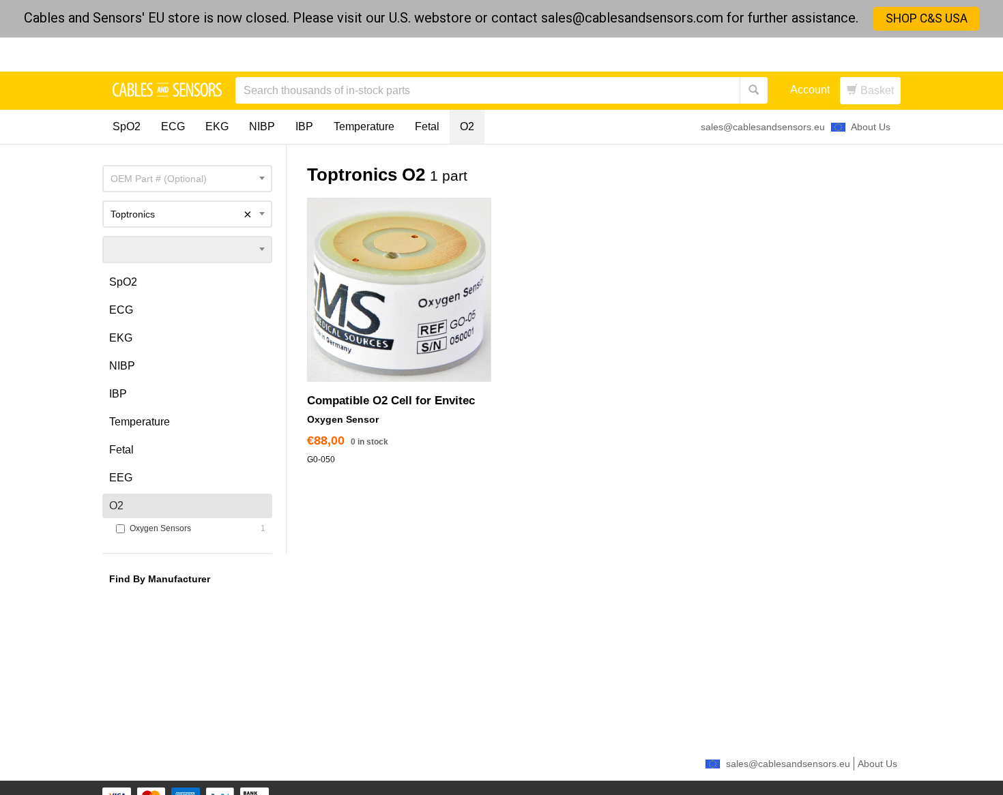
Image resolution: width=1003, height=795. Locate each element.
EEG (120, 477)
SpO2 (127, 126)
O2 (467, 126)
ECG (173, 126)
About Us (870, 126)
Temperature (364, 126)
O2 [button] (116, 505)
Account (810, 89)
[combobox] (187, 178)
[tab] (187, 282)
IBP (304, 126)
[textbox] (187, 178)
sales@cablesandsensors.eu (763, 126)
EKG (217, 126)
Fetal (427, 126)
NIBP (262, 126)
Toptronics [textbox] (181, 214)
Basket (876, 90)
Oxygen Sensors (191, 528)
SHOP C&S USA (927, 18)
